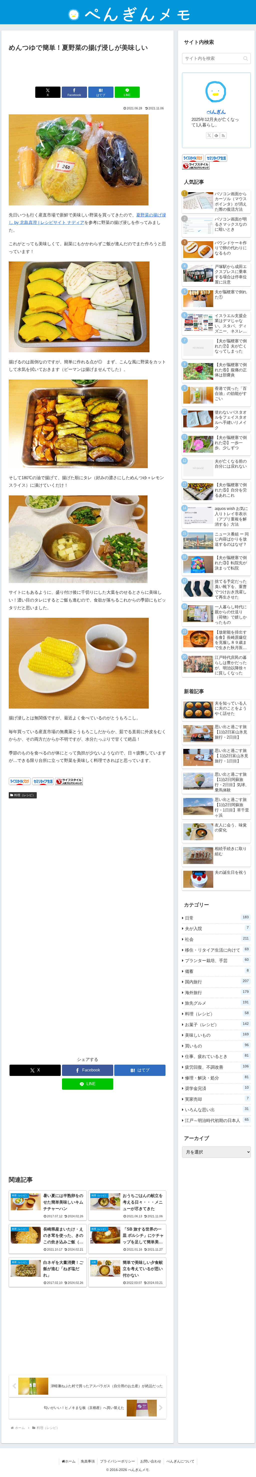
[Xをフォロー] (209, 135)
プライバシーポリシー (117, 1461)
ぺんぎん (216, 111)
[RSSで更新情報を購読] (223, 135)
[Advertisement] (87, 68)
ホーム (70, 1461)
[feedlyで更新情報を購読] (216, 135)
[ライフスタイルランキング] (69, 781)
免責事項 (88, 1461)
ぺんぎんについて (180, 1461)
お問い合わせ (150, 1461)
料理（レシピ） (24, 795)
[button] (245, 58)
